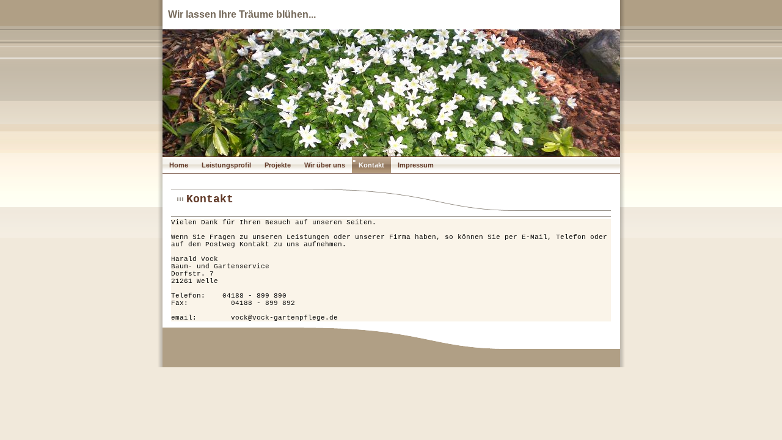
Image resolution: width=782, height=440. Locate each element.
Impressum (416, 165)
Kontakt (371, 165)
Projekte (278, 165)
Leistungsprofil (226, 165)
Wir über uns (324, 165)
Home (178, 165)
